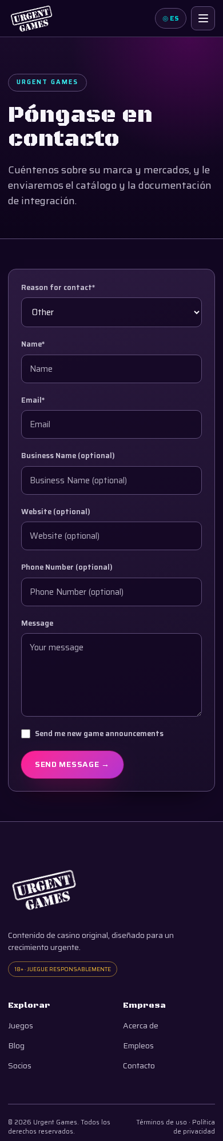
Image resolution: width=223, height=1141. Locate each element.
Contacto (139, 1066)
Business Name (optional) (68, 456)
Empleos (138, 1046)
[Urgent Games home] (31, 18)
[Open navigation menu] (203, 18)
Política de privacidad (194, 1127)
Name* (33, 344)
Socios (19, 1066)
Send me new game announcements (99, 734)
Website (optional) (55, 512)
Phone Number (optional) (67, 567)
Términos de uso (161, 1122)
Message (37, 623)
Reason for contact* (58, 287)
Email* (33, 400)
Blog (16, 1046)
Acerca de (140, 1026)
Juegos (20, 1026)
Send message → (72, 764)
